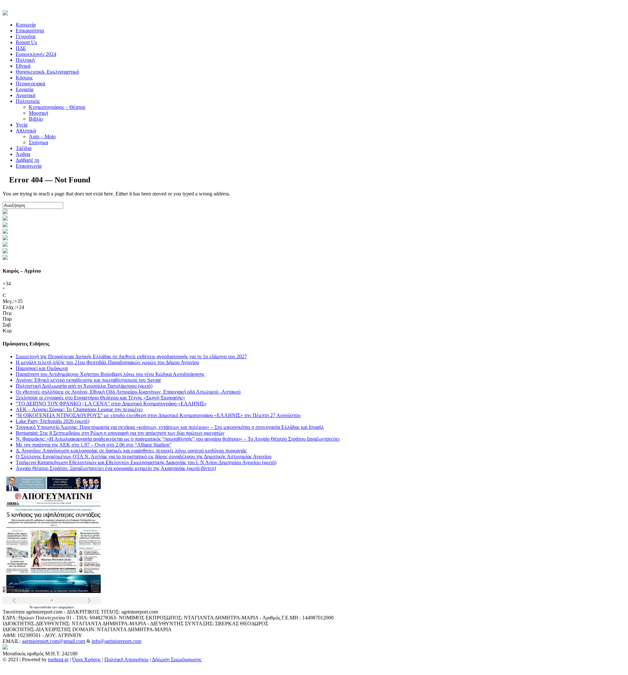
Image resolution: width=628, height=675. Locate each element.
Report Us (26, 42)
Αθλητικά (26, 130)
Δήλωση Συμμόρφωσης (176, 659)
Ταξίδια (23, 148)
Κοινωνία (26, 24)
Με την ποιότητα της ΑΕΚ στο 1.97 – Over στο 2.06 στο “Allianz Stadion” (93, 444)
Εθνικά (23, 66)
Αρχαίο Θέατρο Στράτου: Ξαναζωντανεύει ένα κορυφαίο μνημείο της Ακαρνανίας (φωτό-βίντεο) (116, 468)
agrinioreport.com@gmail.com (53, 641)
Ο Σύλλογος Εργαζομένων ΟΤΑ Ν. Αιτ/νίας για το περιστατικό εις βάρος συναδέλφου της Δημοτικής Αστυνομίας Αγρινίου (143, 456)
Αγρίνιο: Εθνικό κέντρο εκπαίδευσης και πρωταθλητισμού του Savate (88, 380)
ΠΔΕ (21, 48)
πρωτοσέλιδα (43, 607)
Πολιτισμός (28, 101)
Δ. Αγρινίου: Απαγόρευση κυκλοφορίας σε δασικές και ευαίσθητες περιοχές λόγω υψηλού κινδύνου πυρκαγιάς (131, 450)
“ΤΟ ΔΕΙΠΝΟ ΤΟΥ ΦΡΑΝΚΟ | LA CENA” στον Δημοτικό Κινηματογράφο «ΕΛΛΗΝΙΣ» (111, 403)
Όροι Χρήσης (86, 659)
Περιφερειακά (30, 83)
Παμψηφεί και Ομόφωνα (42, 368)
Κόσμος (24, 77)
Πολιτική (25, 60)
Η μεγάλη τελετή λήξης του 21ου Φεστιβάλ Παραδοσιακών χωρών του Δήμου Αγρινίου (107, 362)
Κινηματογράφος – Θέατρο (57, 107)
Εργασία (24, 89)
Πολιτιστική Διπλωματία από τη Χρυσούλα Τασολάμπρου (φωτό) (84, 386)
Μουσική (38, 113)
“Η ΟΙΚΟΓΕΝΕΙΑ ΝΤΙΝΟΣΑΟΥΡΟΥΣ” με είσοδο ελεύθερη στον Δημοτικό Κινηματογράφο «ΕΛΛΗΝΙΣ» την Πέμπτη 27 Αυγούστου (158, 415)
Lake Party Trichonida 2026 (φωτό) (52, 421)
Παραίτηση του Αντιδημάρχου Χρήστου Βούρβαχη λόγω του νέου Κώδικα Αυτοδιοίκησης (110, 374)
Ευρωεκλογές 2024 (36, 54)
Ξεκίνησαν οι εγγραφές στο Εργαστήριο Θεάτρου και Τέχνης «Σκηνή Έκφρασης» (100, 397)
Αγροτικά (25, 95)
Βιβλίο (36, 119)
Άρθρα (23, 154)
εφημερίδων (66, 607)
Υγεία (21, 124)
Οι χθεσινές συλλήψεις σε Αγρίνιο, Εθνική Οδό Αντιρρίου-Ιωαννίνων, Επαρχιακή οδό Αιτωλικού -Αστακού (128, 392)
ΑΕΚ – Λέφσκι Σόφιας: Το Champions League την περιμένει (79, 409)
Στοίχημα (38, 142)
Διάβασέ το (27, 160)
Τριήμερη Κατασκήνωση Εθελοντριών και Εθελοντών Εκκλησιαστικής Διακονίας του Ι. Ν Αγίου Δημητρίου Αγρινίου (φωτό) (146, 462)
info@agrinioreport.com (116, 641)
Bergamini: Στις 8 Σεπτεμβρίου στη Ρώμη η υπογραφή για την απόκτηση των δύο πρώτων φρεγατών (120, 433)
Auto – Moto (42, 136)
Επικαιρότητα (30, 30)
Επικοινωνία (29, 166)
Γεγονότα (25, 36)
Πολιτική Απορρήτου (126, 659)
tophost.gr (58, 659)
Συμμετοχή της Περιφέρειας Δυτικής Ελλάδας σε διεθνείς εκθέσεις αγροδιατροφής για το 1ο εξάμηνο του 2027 (131, 356)
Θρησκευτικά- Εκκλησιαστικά (47, 72)
